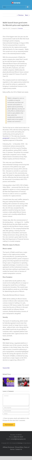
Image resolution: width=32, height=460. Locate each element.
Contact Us (19, 449)
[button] (4, 382)
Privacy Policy (19, 447)
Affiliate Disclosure (8, 447)
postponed (6, 138)
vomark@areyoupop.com (18, 439)
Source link (6, 368)
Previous (21, 15)
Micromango (19, 443)
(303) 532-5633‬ (18, 437)
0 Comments (20, 28)
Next (26, 15)
